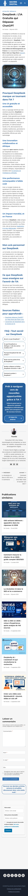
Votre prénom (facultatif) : (11, 815)
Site (4, 767)
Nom (5, 752)
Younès (6, 29)
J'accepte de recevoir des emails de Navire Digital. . (14, 824)
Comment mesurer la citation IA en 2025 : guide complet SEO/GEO (14, 557)
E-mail (5, 760)
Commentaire (8, 731)
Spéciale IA (13, 11)
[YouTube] (19, 875)
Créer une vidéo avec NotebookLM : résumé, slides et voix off (13, 696)
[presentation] (14, 509)
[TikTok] (15, 875)
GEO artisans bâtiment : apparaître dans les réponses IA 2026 (13, 523)
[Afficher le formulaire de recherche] (25, 3)
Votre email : (7, 807)
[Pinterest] (23, 875)
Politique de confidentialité (14, 889)
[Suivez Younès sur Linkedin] (14, 464)
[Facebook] (8, 875)
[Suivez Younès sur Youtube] (11, 464)
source (22, 53)
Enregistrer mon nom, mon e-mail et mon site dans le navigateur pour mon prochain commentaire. (14, 773)
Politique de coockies (14, 891)
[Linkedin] (4, 875)
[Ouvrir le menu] (21, 3)
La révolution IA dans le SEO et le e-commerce (7, 476)
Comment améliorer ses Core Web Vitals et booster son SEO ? (21, 478)
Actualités (5, 11)
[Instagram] (12, 875)
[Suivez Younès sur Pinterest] (17, 464)
